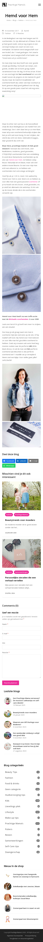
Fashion (8, 33)
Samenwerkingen (21, 572)
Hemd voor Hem (15, 160)
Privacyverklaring (30, 936)
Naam (5, 624)
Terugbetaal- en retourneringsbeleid (21, 939)
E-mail (5, 633)
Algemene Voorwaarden (15, 936)
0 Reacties (20, 33)
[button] (39, 5)
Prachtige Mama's (21, 515)
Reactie (6, 652)
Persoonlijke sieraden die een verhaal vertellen (20, 579)
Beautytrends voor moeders (20, 520)
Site (3, 643)
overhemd (33, 182)
